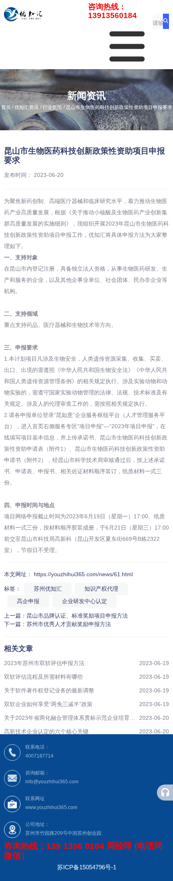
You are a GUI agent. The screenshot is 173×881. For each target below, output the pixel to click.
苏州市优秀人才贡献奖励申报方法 (69, 624)
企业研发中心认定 (84, 601)
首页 (6, 107)
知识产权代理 (101, 588)
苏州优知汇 (48, 588)
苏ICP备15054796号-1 (86, 867)
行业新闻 (52, 107)
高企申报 (28, 601)
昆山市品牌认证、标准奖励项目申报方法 (77, 615)
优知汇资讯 (26, 107)
